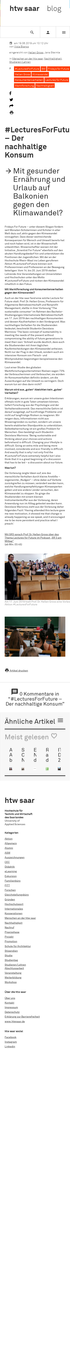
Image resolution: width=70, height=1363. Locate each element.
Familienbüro (13, 881)
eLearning (11, 871)
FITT (7, 885)
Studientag (11, 960)
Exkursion (11, 876)
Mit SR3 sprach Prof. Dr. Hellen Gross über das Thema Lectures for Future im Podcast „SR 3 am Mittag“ (33, 537)
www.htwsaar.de (15, 1021)
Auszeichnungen (14, 857)
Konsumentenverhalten (29, 80)
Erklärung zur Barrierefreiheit (22, 1016)
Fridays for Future (58, 69)
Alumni (9, 848)
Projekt (9, 937)
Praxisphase (12, 932)
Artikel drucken (16, 670)
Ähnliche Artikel (34, 721)
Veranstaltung (13, 973)
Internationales (14, 909)
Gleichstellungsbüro (17, 895)
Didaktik (10, 867)
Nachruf (9, 927)
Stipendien (11, 951)
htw (35, 9)
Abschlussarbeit (14, 968)
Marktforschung (24, 86)
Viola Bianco (21, 46)
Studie (9, 955)
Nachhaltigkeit (53, 58)
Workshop (11, 982)
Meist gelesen (31, 737)
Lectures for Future (56, 80)
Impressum (11, 1007)
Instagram (11, 1042)
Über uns (10, 998)
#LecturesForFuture (27, 69)
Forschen (10, 890)
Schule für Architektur (18, 946)
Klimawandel (40, 74)
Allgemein (11, 843)
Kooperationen (13, 913)
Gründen (10, 899)
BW (44, 69)
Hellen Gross (35, 52)
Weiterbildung (13, 977)
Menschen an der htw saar (27, 58)
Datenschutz (12, 1012)
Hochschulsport (14, 904)
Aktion (9, 839)
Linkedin (10, 1046)
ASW (7, 853)
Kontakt (9, 1003)
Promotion (11, 941)
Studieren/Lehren (20, 62)
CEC (7, 862)
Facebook (10, 1037)
